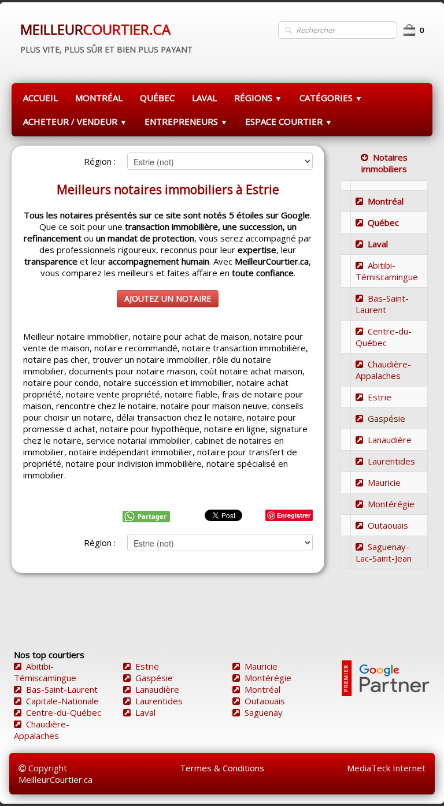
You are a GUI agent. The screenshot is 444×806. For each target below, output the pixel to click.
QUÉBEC (157, 97)
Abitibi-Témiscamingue (387, 271)
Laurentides (391, 461)
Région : (100, 161)
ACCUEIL (40, 97)
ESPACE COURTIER (288, 121)
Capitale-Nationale (62, 701)
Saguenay (264, 712)
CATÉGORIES (330, 97)
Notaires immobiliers (384, 162)
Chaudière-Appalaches (383, 369)
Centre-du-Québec (384, 336)
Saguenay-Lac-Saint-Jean (384, 552)
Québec (383, 222)
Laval (378, 244)
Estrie (379, 397)
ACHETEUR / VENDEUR (75, 121)
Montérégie (391, 504)
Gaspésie (386, 418)
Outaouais (388, 525)
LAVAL (204, 97)
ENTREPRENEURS (186, 121)
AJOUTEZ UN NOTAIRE (167, 298)
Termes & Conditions (222, 768)
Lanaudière (390, 439)
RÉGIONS (258, 97)
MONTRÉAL (99, 97)
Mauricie (384, 482)
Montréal (386, 201)
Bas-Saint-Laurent (382, 303)
